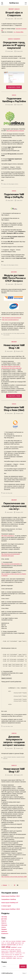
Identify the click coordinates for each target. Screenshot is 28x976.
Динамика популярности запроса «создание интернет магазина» (14, 741)
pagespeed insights (11, 944)
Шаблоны (4, 931)
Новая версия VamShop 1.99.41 (10, 896)
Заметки (10, 38)
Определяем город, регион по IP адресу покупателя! (14, 45)
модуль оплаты (14, 184)
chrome (2, 943)
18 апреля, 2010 (19, 413)
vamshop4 (19, 947)
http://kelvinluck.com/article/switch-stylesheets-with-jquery (10, 554)
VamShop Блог (14, 3)
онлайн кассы (18, 952)
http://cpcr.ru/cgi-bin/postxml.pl (10, 319)
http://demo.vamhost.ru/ (7, 535)
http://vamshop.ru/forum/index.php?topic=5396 (14, 876)
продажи (17, 954)
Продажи (4, 929)
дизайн (8, 949)
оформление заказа (8, 954)
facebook (8, 943)
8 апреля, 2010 (19, 775)
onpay (4, 184)
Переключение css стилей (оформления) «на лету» (14, 505)
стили (11, 726)
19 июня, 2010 (19, 104)
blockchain (13, 941)
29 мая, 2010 (19, 284)
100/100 (7, 941)
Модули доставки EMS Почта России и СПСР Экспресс (14, 277)
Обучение (4, 925)
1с (1, 941)
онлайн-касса (12, 952)
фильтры (21, 956)
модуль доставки (21, 333)
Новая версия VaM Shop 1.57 (14, 770)
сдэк (20, 954)
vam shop (11, 9)
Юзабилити (16, 38)
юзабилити (9, 958)
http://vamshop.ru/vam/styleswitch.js (11, 564)
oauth (23, 943)
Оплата (14, 95)
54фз (4, 941)
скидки (14, 956)
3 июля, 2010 (19, 18)
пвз (13, 954)
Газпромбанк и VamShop (8, 899)
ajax (10, 941)
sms (22, 944)
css (4, 726)
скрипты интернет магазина (9, 757)
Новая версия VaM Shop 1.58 (14, 346)
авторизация (4, 949)
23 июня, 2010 (19, 51)
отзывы (2, 954)
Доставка (14, 271)
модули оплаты (18, 949)
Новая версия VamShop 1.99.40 (10, 909)
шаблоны (3, 958)
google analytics (18, 943)
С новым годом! (6, 906)
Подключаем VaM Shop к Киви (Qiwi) (14, 408)
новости (19, 951)
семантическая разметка (7, 956)
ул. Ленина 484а (18, 32)
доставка (12, 949)
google (12, 943)
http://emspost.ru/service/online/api (11, 317)
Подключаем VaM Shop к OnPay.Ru (14, 195)
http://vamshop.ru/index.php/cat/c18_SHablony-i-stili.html (13, 574)
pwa (17, 944)
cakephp (23, 941)
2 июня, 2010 (19, 200)
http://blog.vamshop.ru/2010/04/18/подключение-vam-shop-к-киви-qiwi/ (11, 367)
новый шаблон (5, 953)
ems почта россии (7, 333)
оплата (23, 952)
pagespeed (3, 944)
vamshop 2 (14, 947)
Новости (17, 9)
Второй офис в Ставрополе (14, 14)
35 (14, 885)
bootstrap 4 (18, 941)
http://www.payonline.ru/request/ (15, 130)
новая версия (12, 951)
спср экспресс (6, 334)
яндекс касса (19, 958)
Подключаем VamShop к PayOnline (14, 100)
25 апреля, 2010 (19, 351)
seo (20, 944)
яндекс (14, 958)
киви (11, 493)
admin (12, 18)
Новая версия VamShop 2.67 (9, 902)
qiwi (4, 493)
